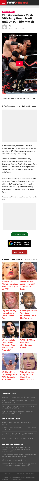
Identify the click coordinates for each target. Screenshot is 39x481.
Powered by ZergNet (31, 259)
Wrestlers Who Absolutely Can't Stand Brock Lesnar (27, 285)
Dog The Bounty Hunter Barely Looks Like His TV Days (9, 314)
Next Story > (19, 252)
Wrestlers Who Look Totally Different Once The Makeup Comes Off (8, 345)
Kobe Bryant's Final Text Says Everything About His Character (28, 314)
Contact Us (30, 474)
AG (12, 26)
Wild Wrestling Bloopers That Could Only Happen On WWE (28, 376)
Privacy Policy (10, 474)
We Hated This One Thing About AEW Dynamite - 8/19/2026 (9, 376)
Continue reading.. (19, 234)
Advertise (20, 474)
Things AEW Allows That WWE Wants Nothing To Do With (10, 285)
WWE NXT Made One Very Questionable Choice (27, 344)
